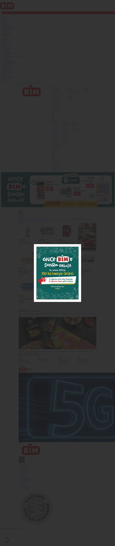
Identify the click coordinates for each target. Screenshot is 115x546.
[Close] (79, 245)
